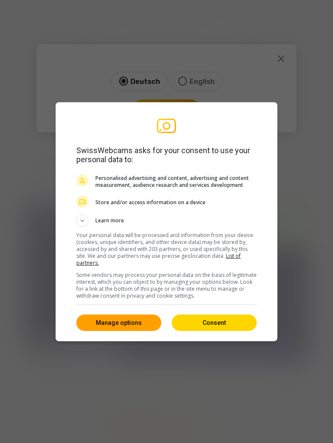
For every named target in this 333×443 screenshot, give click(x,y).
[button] (166, 221)
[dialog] (167, 221)
